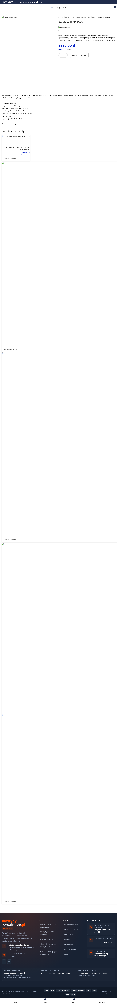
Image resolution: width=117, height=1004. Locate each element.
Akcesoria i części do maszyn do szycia (48, 945)
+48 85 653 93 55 (9, 2)
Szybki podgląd (21, 143)
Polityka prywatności (72, 949)
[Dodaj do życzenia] (27, 143)
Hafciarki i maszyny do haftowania (48, 952)
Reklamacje (68, 934)
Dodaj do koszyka (79, 55)
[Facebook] (4, 961)
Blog (66, 954)
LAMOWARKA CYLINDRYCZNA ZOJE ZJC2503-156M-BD (17, 148)
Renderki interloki (104, 17)
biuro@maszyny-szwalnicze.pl (30, 2)
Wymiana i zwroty (71, 929)
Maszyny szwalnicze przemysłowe (48, 925)
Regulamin (68, 944)
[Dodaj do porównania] (15, 143)
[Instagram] (9, 961)
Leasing (67, 939)
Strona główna (63, 17)
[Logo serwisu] (58, 8)
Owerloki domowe (47, 939)
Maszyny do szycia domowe (47, 933)
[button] (10, 159)
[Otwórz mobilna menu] (3, 7)
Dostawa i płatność (71, 924)
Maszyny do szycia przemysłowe (83, 17)
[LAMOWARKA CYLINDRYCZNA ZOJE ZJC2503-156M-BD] (16, 138)
